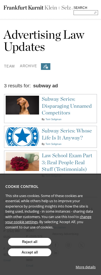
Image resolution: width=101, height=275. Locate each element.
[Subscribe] (45, 66)
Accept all (30, 252)
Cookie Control (22, 186)
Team (9, 66)
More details (86, 267)
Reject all (29, 242)
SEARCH (80, 8)
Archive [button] (28, 66)
